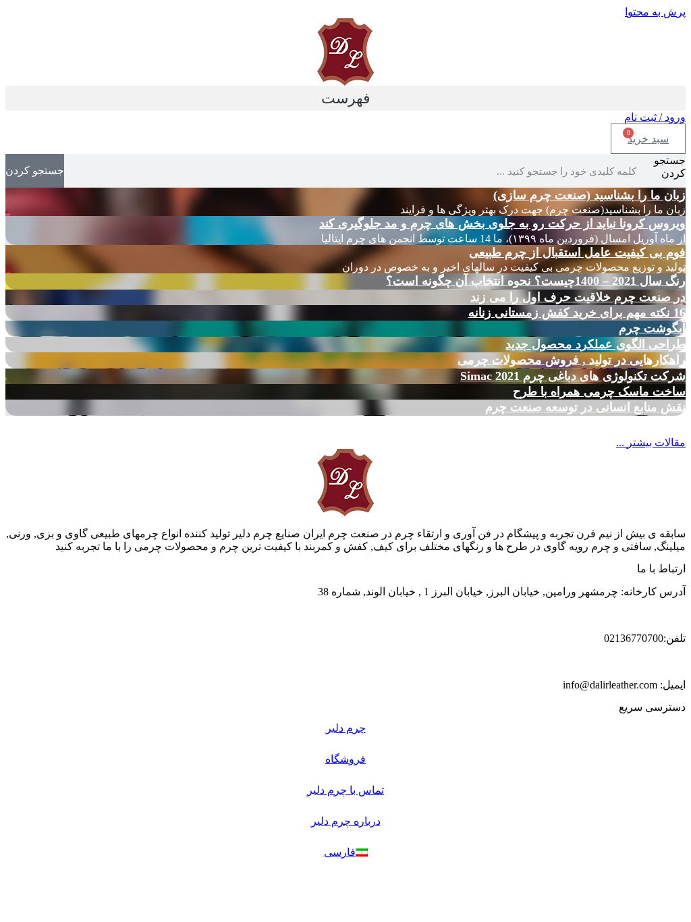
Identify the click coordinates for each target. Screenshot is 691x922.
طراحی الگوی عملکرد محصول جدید (595, 344)
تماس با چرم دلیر (345, 790)
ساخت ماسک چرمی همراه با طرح (599, 391)
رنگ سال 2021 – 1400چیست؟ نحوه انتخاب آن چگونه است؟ (536, 281)
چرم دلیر (346, 728)
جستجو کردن (670, 167)
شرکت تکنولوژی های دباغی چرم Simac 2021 (573, 376)
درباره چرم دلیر (346, 821)
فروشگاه (345, 759)
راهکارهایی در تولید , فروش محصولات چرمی (572, 360)
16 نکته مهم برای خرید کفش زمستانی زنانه (577, 312)
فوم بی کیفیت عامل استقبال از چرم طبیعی (577, 252)
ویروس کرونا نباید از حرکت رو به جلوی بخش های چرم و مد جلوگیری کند (502, 223)
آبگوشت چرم (652, 328)
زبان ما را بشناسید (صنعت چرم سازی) (589, 195)
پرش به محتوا (655, 12)
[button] (345, 98)
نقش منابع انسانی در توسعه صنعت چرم (585, 407)
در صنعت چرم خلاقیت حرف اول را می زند (578, 297)
